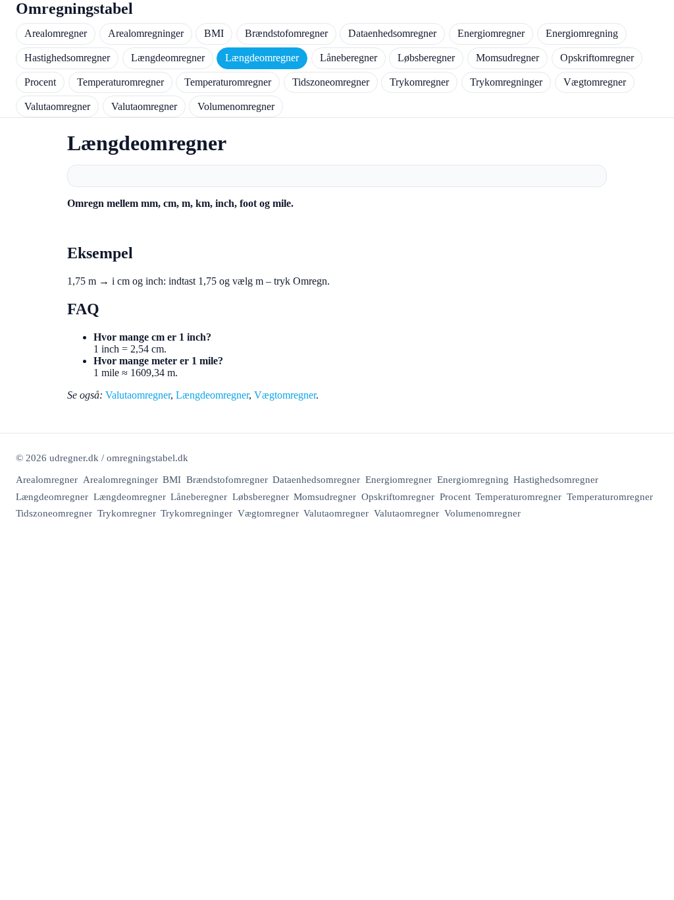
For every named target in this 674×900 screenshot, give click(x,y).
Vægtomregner (594, 82)
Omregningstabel (74, 8)
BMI (214, 33)
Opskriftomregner (597, 57)
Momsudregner (507, 57)
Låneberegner (348, 57)
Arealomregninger (146, 33)
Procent (40, 82)
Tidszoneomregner (330, 82)
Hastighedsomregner (67, 57)
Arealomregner (55, 33)
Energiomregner (491, 33)
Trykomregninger (506, 82)
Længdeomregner (168, 57)
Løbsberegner (426, 57)
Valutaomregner (57, 106)
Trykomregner (419, 82)
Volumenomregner (235, 106)
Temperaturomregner (120, 82)
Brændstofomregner (286, 33)
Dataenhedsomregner (392, 33)
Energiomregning (582, 33)
